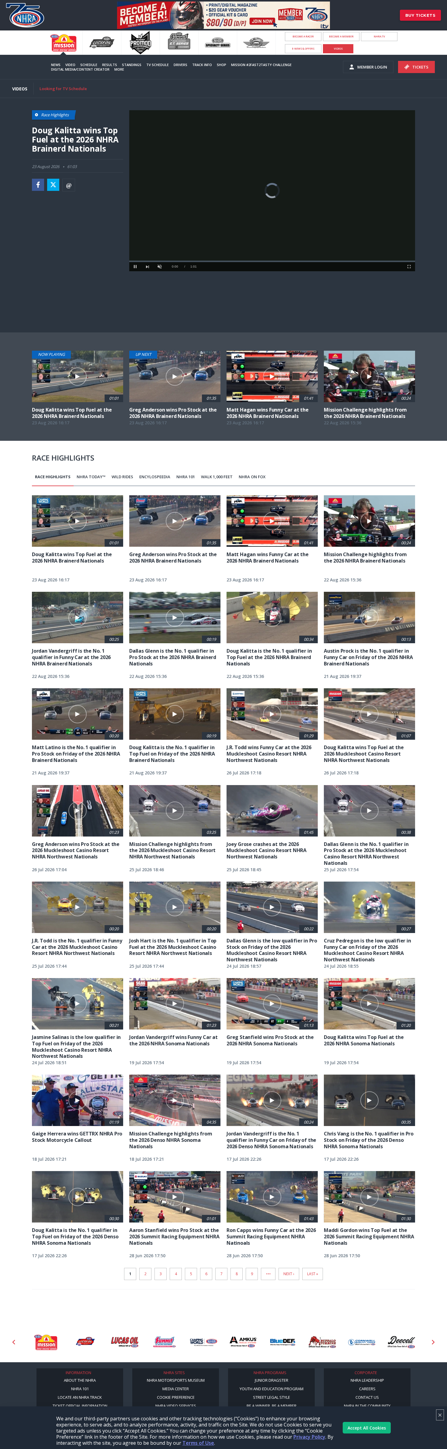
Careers (367, 1388)
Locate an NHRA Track (80, 1397)
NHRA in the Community (367, 1406)
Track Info (202, 64)
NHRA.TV (379, 36)
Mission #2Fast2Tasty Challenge (261, 64)
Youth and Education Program (271, 1388)
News (56, 64)
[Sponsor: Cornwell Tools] (322, 1342)
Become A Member (341, 36)
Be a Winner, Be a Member (271, 1406)
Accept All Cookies (367, 1428)
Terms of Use (198, 1443)
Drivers (180, 64)
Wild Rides (122, 476)
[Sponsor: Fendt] (401, 1342)
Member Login (372, 67)
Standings (131, 64)
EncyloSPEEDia (154, 476)
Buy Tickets (420, 15)
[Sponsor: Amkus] (203, 1342)
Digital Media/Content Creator (80, 69)
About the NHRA (80, 1380)
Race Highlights (53, 476)
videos (338, 48)
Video (70, 64)
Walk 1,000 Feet (217, 476)
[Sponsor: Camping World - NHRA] (164, 1342)
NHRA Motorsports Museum (176, 1380)
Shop (221, 64)
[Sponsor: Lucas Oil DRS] (45, 1342)
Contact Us (367, 1397)
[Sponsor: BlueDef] (243, 1342)
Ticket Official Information (80, 1406)
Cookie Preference (176, 1397)
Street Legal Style (271, 1397)
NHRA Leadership (367, 1380)
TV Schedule (157, 64)
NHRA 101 (185, 476)
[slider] (272, 261)
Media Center (175, 1388)
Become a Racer (303, 36)
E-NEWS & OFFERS (303, 48)
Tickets (420, 67)
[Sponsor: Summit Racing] (124, 1342)
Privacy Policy (309, 1436)
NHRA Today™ (91, 476)
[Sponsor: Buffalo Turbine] (282, 1342)
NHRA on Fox (252, 476)
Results (109, 64)
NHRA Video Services (175, 1406)
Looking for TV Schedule (63, 88)
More (119, 69)
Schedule (88, 64)
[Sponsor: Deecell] (362, 1342)
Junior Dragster (271, 1380)
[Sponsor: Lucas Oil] (85, 1342)
